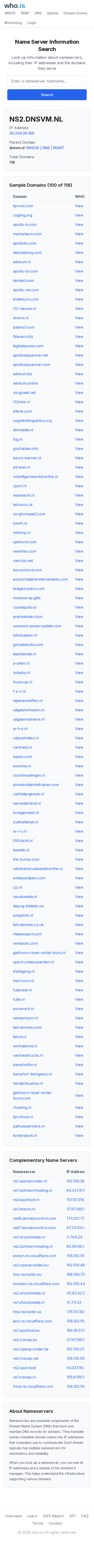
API (72, 1516)
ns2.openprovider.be (31, 1349)
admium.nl (22, 262)
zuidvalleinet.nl (25, 822)
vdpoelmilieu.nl (26, 738)
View (79, 206)
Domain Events (75, 13)
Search (47, 94)
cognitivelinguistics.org (32, 420)
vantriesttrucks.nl (28, 1055)
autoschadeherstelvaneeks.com (40, 579)
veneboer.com (25, 943)
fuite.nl (19, 999)
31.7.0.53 (74, 1302)
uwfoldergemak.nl (28, 794)
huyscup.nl (22, 682)
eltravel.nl (21, 467)
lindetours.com (26, 299)
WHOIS (10, 13)
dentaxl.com (23, 280)
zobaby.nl (21, 672)
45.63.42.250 (78, 1293)
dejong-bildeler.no (28, 906)
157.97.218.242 (79, 1199)
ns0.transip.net (26, 1358)
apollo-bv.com (25, 271)
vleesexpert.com (27, 934)
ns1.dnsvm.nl (24, 1209)
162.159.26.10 (78, 1181)
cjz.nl (17, 887)
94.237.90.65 (78, 1367)
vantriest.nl (22, 747)
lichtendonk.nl (25, 1135)
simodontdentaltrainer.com (36, 784)
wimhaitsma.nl (25, 1046)
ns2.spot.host (24, 1367)
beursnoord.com (27, 570)
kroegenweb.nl (26, 812)
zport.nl (19, 486)
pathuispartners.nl (28, 1126)
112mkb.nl (21, 402)
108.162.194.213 (80, 1255)
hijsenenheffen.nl (27, 700)
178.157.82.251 (79, 1311)
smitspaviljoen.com (29, 878)
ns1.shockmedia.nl (28, 1302)
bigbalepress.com (28, 346)
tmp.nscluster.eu (27, 1274)
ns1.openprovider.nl (30, 1181)
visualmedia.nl (25, 896)
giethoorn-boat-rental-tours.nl (39, 952)
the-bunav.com (26, 859)
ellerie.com (22, 411)
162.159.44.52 (78, 1283)
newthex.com (24, 551)
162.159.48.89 (78, 1265)
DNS (38, 13)
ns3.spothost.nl (26, 1199)
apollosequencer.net (30, 355)
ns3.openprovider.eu (31, 1265)
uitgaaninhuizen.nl (28, 710)
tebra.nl (19, 1036)
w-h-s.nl (20, 728)
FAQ (85, 1516)
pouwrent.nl (23, 1008)
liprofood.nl (23, 1117)
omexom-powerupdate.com (37, 626)
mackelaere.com (27, 234)
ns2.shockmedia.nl (29, 1293)
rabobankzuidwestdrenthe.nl (38, 868)
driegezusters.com (29, 588)
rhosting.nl (22, 1107)
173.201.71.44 (78, 1218)
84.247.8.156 (77, 1190)
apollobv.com (24, 243)
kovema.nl (22, 766)
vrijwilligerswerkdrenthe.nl (35, 476)
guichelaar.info (25, 448)
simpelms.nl (23, 915)
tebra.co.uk (23, 504)
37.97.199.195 (78, 1339)
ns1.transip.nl (24, 1377)
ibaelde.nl (21, 850)
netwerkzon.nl (25, 1018)
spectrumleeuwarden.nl (33, 962)
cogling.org (22, 215)
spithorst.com (25, 542)
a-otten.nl (21, 663)
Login (31, 23)
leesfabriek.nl (24, 654)
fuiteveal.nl (22, 990)
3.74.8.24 (75, 1237)
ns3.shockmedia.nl (29, 1237)
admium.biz (22, 374)
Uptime (52, 13)
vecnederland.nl (27, 803)
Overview (13, 1516)
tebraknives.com (27, 1027)
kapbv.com (22, 756)
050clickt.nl (23, 840)
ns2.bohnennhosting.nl (32, 1246)
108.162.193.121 (79, 1321)
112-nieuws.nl (24, 308)
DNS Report (53, 1516)
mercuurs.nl (23, 980)
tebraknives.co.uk (28, 924)
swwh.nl (20, 523)
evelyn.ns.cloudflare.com (34, 1255)
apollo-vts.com (26, 290)
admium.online (25, 383)
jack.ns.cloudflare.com (32, 1321)
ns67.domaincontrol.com (34, 1227)
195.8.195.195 (78, 1377)
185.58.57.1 (76, 1330)
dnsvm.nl (21, 318)
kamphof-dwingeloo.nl (32, 1074)
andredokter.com (27, 616)
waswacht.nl (23, 495)
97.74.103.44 (78, 1227)
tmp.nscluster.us (27, 1311)
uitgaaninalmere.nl (28, 719)
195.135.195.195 (79, 1358)
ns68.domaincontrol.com (34, 1218)
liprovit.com (23, 206)
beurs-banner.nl (27, 458)
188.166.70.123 (79, 1274)
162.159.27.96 (78, 1349)
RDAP (25, 13)
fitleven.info (23, 336)
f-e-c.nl (19, 691)
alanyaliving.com (27, 252)
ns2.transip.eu (25, 1339)
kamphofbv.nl (25, 1064)
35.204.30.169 (21, 133)
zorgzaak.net (24, 392)
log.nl (17, 439)
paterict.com (23, 327)
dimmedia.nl (23, 430)
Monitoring (13, 23)
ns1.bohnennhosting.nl (32, 1190)
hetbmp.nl (21, 532)
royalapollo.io (25, 607)
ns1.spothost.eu (26, 1330)
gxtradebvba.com (28, 644)
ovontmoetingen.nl (29, 775)
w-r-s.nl (19, 831)
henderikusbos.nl (28, 1083)
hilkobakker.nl (25, 635)
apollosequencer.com (31, 364)
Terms (37, 1523)
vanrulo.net (23, 560)
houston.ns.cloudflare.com (36, 1283)
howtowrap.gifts (27, 598)
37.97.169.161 (78, 1209)
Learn (32, 1516)
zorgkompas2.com (29, 514)
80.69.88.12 (76, 1246)
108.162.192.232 (80, 1386)
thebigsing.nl (23, 971)
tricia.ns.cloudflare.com (33, 1386)
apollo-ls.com (25, 224)
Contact (55, 1523)
